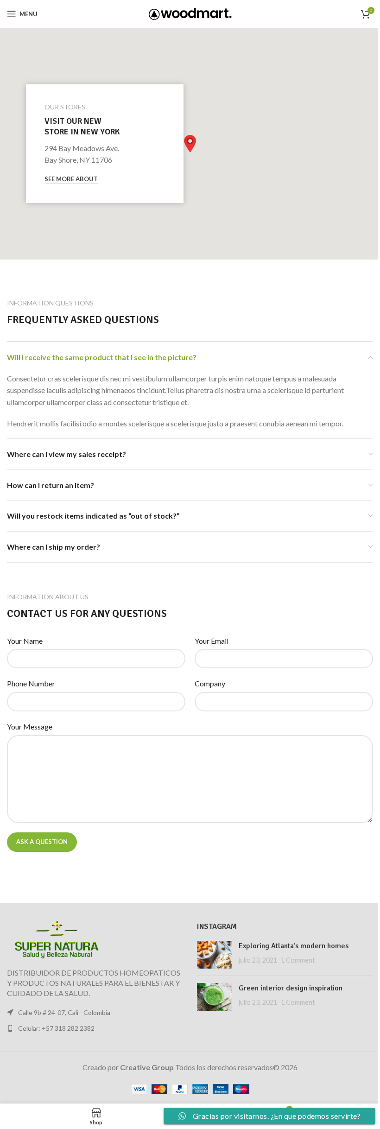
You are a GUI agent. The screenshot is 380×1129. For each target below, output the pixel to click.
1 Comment (298, 960)
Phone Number (31, 683)
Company (210, 683)
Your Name (25, 640)
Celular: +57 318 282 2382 (56, 1028)
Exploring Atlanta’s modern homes (293, 946)
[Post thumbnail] (214, 955)
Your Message (29, 726)
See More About (71, 179)
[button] (190, 144)
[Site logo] (190, 12)
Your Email (211, 640)
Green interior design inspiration (290, 988)
